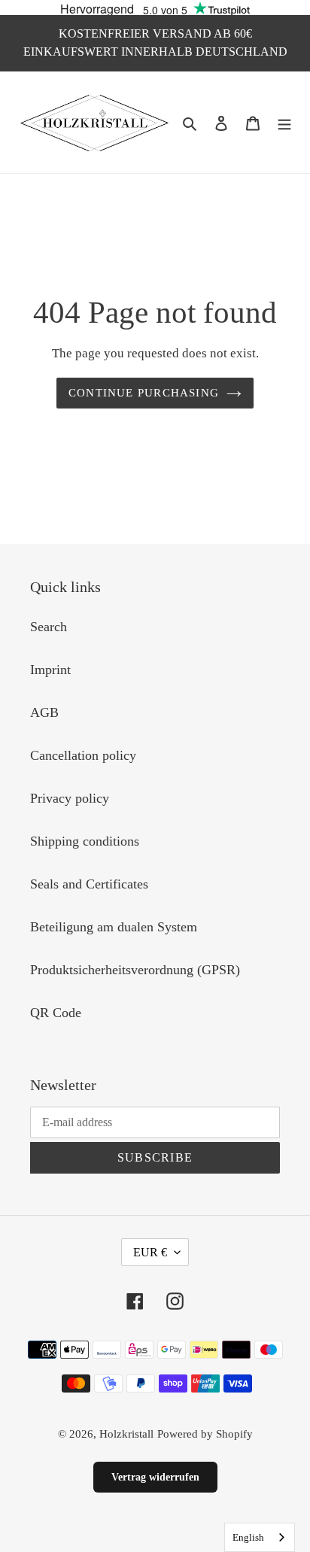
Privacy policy (69, 798)
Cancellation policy (83, 755)
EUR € (150, 1252)
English (248, 1537)
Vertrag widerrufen (155, 1477)
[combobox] (259, 1537)
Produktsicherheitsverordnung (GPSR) (135, 969)
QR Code (55, 1012)
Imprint (50, 669)
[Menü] (284, 122)
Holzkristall (126, 1434)
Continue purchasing (143, 393)
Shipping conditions (84, 841)
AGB (44, 712)
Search (48, 626)
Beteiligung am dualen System (113, 926)
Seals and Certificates (89, 883)
